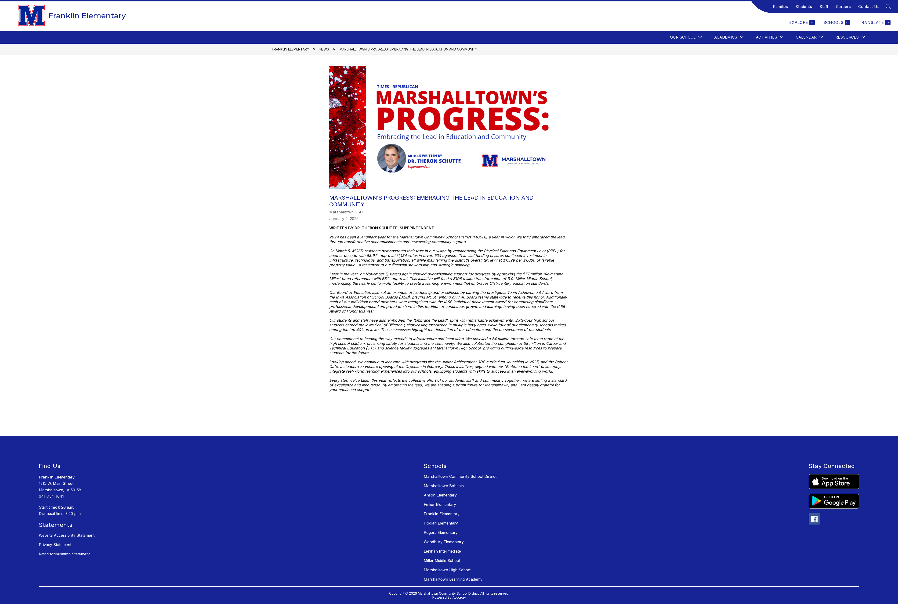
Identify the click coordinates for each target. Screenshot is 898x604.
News (324, 49)
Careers (843, 6)
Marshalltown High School (447, 570)
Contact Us (868, 6)
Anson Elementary (440, 495)
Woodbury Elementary (444, 541)
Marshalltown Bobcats (444, 485)
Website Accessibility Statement (66, 535)
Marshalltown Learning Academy (453, 579)
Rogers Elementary (441, 532)
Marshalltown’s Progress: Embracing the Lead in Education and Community (408, 49)
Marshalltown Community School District (460, 476)
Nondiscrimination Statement (64, 554)
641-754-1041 (51, 496)
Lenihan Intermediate (442, 551)
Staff (824, 6)
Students (803, 6)
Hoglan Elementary (441, 523)
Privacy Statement (55, 544)
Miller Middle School (442, 560)
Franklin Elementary (290, 49)
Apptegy (459, 597)
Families (780, 6)
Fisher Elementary (440, 504)
